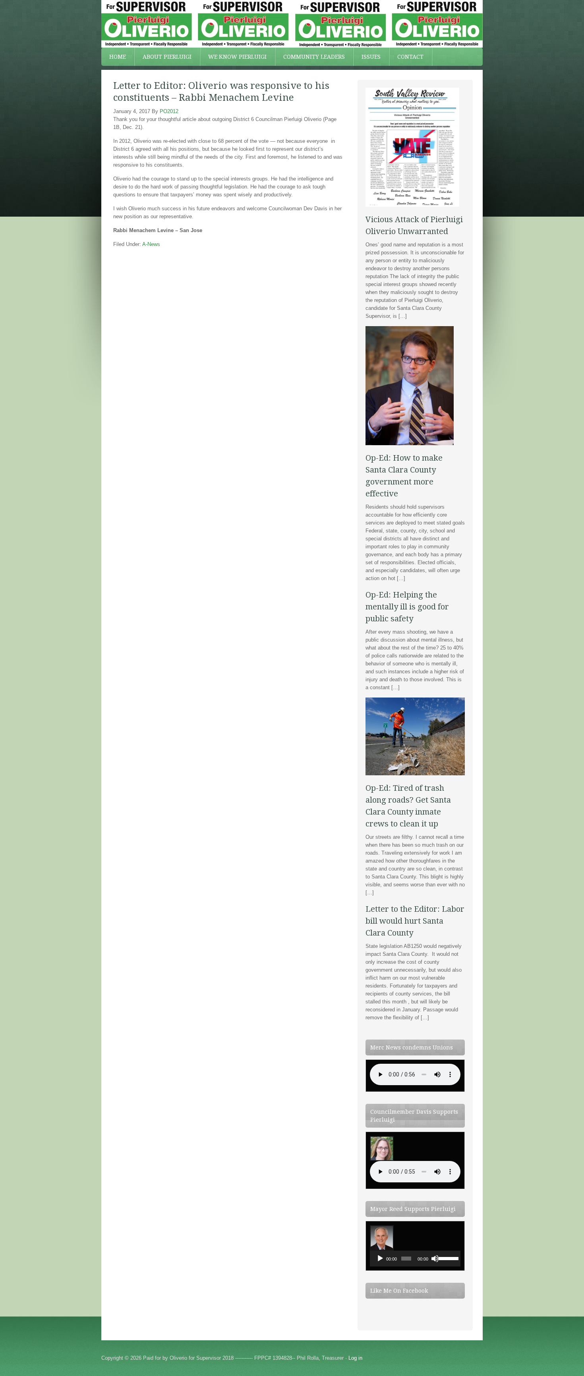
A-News (151, 244)
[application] (415, 1258)
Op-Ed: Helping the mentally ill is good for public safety (407, 606)
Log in (355, 1358)
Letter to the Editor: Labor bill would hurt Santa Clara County (414, 921)
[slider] (447, 1258)
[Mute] (435, 1259)
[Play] (380, 1259)
